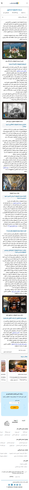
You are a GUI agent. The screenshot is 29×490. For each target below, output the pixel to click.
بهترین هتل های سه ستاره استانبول (19, 344)
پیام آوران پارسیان (16, 482)
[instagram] (20, 485)
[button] (14, 407)
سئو (21, 482)
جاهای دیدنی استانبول (22, 71)
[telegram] (14, 485)
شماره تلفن (17, 400)
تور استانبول (5, 168)
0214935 (11, 476)
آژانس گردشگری (15, 333)
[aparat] (9, 485)
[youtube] (17, 485)
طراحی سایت (25, 482)
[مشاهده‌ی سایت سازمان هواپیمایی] (7, 423)
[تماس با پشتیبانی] (1, 3)
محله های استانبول (17, 203)
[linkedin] (12, 485)
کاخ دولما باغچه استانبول (7, 351)
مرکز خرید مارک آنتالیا (22, 350)
